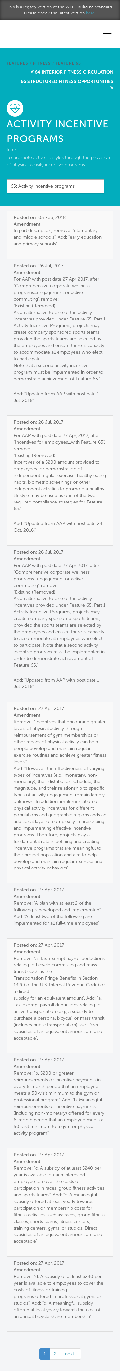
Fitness (42, 63)
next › (71, 1354)
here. (91, 13)
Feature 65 (68, 63)
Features (17, 63)
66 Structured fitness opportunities (67, 81)
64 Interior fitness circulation (74, 72)
